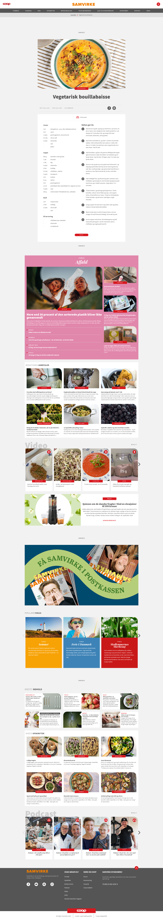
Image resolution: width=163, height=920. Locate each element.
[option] (38, 469)
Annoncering (87, 880)
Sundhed (28, 11)
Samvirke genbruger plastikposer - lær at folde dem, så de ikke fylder (50, 340)
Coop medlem (87, 888)
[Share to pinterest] (114, 108)
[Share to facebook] (109, 108)
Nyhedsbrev (124, 11)
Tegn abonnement (84, 11)
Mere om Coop (89, 872)
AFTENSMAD (81, 88)
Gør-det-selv (33, 345)
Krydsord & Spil (66, 11)
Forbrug (16, 11)
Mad (39, 11)
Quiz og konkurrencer (105, 11)
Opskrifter (51, 11)
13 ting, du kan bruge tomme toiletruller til (42, 347)
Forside (66, 877)
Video (66, 891)
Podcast (67, 888)
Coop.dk (86, 884)
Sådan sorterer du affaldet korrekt (39, 332)
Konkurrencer (68, 884)
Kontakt (137, 11)
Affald (30, 330)
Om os (85, 877)
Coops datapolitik (101, 916)
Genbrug (31, 337)
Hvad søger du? (71, 872)
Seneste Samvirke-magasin (73, 899)
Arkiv (148, 11)
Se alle (133, 444)
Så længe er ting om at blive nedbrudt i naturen (43, 355)
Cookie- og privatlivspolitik (83, 916)
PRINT (81, 235)
